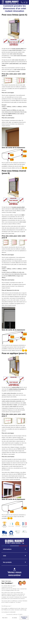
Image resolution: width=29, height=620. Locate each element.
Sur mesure (18, 526)
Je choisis (14, 617)
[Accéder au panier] (27, 2)
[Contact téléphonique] (22, 2)
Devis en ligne (11, 526)
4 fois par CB (24, 532)
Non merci (4, 617)
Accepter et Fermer (24, 617)
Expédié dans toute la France (4, 535)
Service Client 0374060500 (11, 535)
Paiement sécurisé (18, 532)
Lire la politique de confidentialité (8, 612)
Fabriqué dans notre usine (24, 526)
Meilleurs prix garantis (4, 526)
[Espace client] (24, 2)
